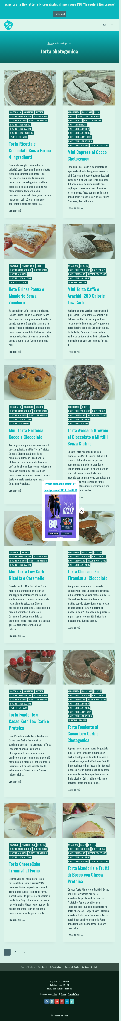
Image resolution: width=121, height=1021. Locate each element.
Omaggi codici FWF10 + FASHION (60, 490)
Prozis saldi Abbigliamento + (60, 484)
